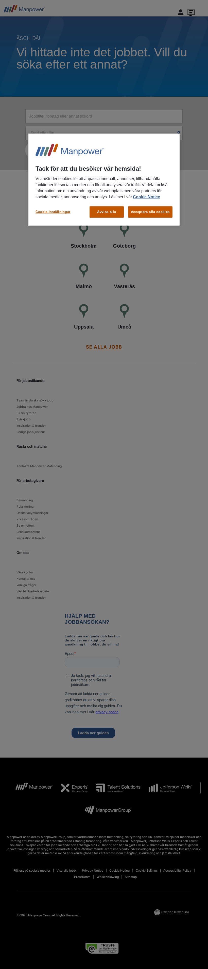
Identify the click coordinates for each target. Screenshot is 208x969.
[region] (104, 179)
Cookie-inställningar (53, 212)
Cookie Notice (146, 197)
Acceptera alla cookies (150, 212)
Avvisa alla (106, 212)
